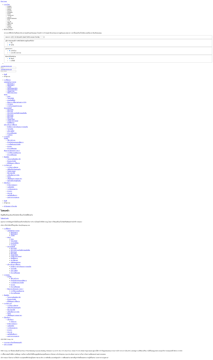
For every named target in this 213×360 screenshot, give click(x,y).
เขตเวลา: (8, 37)
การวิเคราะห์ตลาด (12, 167)
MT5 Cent (10, 117)
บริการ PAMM (8, 344)
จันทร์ (12, 58)
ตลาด (5, 94)
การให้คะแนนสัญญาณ (14, 152)
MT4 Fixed (10, 115)
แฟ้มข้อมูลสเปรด (15, 262)
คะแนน (9, 146)
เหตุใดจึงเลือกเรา (12, 195)
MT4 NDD (10, 109)
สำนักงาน (13, 321)
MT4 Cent (10, 111)
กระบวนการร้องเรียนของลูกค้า (13, 342)
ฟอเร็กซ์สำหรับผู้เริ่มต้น (14, 180)
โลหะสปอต (10, 98)
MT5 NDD (10, 116)
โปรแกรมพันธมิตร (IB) (14, 159)
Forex (8, 96)
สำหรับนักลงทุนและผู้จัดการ (15, 142)
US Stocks (10, 104)
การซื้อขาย (7, 80)
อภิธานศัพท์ (10, 131)
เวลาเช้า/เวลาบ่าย (16, 53)
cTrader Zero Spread (12, 121)
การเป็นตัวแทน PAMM (13, 144)
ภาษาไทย (7, 4)
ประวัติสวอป (14, 260)
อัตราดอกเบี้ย (11, 173)
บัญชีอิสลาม (10, 122)
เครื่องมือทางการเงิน (13, 175)
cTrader (9, 86)
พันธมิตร (6, 157)
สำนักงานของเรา (12, 185)
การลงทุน (7, 136)
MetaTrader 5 (10, 85)
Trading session (11, 171)
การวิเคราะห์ (8, 165)
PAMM (6, 138)
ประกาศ (9, 193)
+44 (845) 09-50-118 (6, 66)
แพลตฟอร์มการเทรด (10, 82)
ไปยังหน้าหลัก (5, 218)
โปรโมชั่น (10, 129)
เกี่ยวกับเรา (7, 183)
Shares (9, 177)
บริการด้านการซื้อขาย (10, 124)
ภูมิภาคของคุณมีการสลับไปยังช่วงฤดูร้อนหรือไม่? (19, 40)
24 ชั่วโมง (13, 50)
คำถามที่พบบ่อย (12, 133)
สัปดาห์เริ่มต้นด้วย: (10, 56)
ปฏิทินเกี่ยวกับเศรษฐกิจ (14, 169)
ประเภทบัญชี (7, 108)
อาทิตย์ (13, 60)
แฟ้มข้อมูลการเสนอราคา (14, 178)
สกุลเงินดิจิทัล (11, 100)
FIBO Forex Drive (12, 92)
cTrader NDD (11, 119)
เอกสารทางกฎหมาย (13, 197)
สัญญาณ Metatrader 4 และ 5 (12, 150)
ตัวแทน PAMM (11, 161)
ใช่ (11, 43)
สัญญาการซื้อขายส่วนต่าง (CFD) (16, 102)
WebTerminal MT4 (12, 88)
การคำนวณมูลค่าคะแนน (14, 106)
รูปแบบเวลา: (8, 48)
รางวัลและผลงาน (12, 189)
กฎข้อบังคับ (10, 187)
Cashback (9, 135)
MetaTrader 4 (10, 83)
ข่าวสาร (9, 191)
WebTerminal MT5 (12, 89)
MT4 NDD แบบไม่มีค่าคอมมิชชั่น (17, 113)
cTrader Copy (11, 91)
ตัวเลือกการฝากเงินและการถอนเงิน (17, 127)
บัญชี (5, 74)
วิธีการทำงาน (11, 140)
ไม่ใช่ (12, 45)
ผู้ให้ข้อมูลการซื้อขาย (13, 163)
